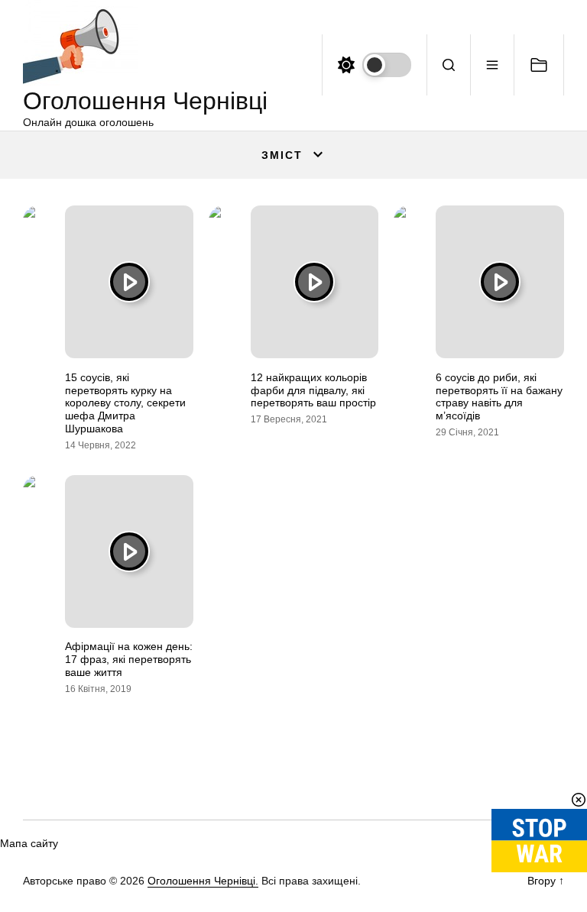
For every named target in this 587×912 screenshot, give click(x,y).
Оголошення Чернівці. (203, 881)
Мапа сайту (29, 843)
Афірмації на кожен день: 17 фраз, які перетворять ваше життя (129, 659)
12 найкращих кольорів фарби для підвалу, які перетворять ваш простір (313, 390)
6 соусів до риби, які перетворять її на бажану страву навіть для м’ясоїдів (499, 396)
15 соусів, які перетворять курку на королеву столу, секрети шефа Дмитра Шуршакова (125, 403)
